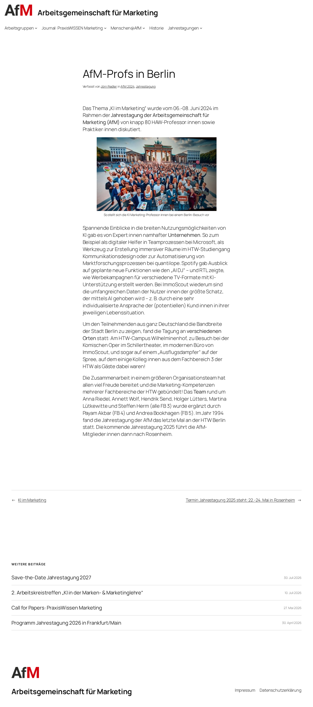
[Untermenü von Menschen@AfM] (144, 28)
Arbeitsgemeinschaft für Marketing (98, 13)
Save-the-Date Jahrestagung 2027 (51, 577)
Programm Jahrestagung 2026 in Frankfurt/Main (66, 623)
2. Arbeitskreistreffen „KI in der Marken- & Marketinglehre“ (77, 593)
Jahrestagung (146, 86)
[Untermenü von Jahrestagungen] (201, 28)
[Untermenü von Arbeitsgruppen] (36, 28)
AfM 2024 (127, 86)
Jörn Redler (109, 86)
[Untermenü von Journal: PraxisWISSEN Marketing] (105, 28)
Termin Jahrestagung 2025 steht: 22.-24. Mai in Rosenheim (240, 500)
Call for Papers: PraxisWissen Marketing (56, 608)
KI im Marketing (32, 500)
